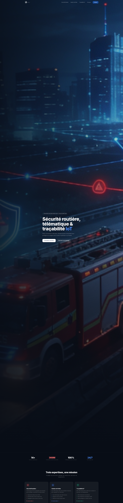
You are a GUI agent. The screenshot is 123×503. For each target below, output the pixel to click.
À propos (89, 2)
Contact (95, 2)
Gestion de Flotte (74, 2)
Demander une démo (49, 240)
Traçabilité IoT (82, 2)
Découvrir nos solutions (63, 240)
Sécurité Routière (64, 2)
